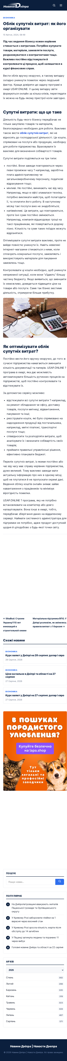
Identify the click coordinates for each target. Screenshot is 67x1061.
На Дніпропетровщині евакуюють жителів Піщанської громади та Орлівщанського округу (35, 908)
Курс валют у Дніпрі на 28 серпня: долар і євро (34, 655)
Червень (34, 1008)
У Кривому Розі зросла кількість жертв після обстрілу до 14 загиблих (36, 929)
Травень (34, 1002)
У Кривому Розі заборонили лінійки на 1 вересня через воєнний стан (34, 919)
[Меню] (61, 5)
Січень (34, 977)
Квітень (34, 996)
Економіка (9, 18)
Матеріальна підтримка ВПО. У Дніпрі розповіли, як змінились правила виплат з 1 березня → (49, 622)
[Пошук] (54, 5)
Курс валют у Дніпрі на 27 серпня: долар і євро (34, 695)
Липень (34, 1015)
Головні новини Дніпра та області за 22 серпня (37, 947)
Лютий (34, 983)
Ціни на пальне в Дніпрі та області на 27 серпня (30, 675)
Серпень (34, 1021)
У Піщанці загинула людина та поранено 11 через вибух (35, 939)
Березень (34, 990)
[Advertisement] (33, 574)
